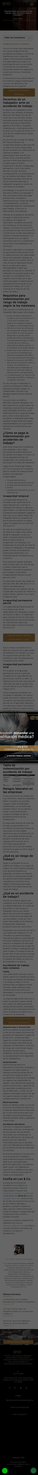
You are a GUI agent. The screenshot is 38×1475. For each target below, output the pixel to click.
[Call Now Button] (5, 1470)
